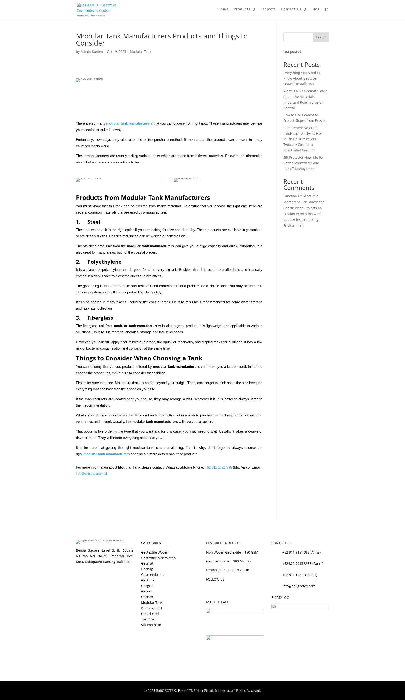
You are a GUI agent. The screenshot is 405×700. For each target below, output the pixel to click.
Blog (315, 9)
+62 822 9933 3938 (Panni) (302, 563)
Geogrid (147, 586)
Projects (268, 9)
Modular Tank (140, 51)
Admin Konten (92, 51)
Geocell (147, 591)
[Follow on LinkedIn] (238, 589)
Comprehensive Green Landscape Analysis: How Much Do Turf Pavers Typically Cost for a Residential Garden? (303, 139)
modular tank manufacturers (129, 123)
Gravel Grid (150, 614)
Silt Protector (151, 625)
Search (321, 37)
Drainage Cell (151, 608)
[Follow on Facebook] (210, 589)
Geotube (147, 580)
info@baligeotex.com (298, 586)
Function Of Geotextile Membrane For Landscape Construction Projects (303, 202)
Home (223, 9)
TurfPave (148, 619)
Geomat (147, 563)
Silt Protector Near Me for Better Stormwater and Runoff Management (303, 163)
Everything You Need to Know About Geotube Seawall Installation (301, 78)
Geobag (147, 569)
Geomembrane (153, 574)
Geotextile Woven (154, 552)
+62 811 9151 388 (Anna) (301, 552)
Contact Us (291, 9)
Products (242, 9)
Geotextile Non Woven (158, 558)
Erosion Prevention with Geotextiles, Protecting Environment (302, 220)
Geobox (147, 597)
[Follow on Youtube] (228, 589)
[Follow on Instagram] (219, 589)
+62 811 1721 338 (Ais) (299, 575)
